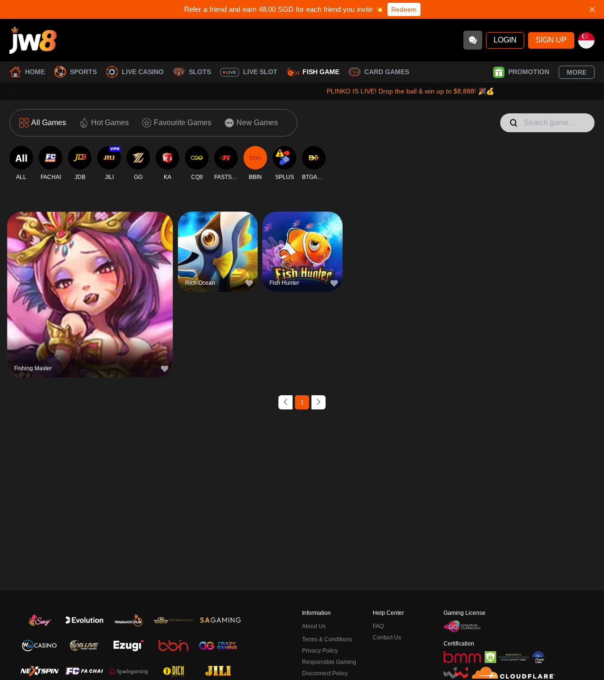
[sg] (586, 40)
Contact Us (387, 637)
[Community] (472, 40)
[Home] (33, 40)
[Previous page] (285, 402)
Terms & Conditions (327, 639)
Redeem (404, 9)
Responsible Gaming (329, 662)
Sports (83, 72)
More (577, 72)
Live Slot (260, 72)
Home (35, 72)
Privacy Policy (320, 650)
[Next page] (318, 402)
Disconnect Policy (325, 673)
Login (505, 40)
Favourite (90, 275)
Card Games (386, 72)
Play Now (90, 297)
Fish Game (320, 72)
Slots (200, 72)
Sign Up (551, 40)
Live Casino (143, 72)
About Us (314, 626)
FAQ (378, 626)
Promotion (528, 72)
